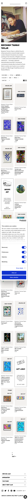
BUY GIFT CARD (20, 384)
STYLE (11, 75)
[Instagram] (2, 491)
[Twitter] (5, 491)
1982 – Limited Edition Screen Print (7, 337)
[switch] (24, 252)
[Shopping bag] (26, 3)
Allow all (14, 272)
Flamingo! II (7, 311)
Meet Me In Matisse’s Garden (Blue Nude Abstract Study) (7, 281)
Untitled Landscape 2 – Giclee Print (21, 189)
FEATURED (4, 75)
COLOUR (4, 77)
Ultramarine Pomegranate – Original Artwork (21, 311)
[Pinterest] (11, 491)
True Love (21, 281)
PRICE (15, 77)
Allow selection (14, 277)
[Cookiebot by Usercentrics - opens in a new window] (19, 221)
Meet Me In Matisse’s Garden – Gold (7, 427)
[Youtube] (14, 491)
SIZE (10, 77)
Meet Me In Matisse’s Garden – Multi (21, 126)
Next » (14, 456)
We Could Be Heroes (21, 337)
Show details (19, 268)
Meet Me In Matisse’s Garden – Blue (7, 124)
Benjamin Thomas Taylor (7, 104)
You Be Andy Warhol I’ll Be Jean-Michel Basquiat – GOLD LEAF (21, 156)
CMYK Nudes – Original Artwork (21, 397)
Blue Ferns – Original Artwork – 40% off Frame (7, 157)
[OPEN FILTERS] (25, 497)
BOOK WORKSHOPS (7, 208)
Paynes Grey (21, 95)
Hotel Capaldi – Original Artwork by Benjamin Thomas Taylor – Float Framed (7, 94)
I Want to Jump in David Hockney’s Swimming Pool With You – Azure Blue (7, 366)
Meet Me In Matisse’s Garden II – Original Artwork (7, 398)
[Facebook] (8, 491)
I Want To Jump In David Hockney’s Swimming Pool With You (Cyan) (21, 426)
